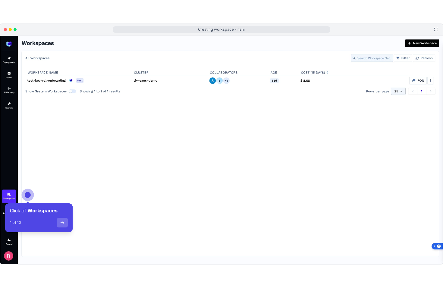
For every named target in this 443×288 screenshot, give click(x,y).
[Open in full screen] (436, 30)
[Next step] (62, 222)
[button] (25, 262)
